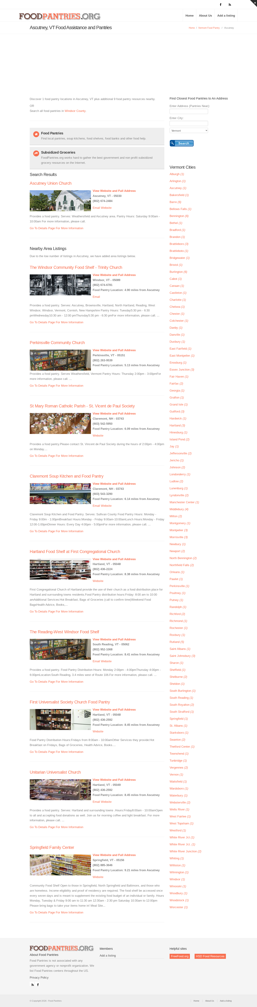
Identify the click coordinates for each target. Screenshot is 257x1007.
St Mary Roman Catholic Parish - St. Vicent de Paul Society (82, 406)
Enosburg (178, 362)
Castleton (178, 292)
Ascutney (178, 188)
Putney (176, 600)
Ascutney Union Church (51, 183)
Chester (177, 313)
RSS (32, 984)
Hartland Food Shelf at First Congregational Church (75, 551)
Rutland (177, 642)
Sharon (176, 663)
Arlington (178, 181)
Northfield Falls (182, 565)
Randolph (178, 607)
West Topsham (182, 823)
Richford (177, 614)
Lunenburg (179, 488)
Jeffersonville (181, 453)
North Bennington (183, 558)
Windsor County (75, 111)
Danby (176, 327)
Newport (177, 551)
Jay (174, 446)
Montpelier (179, 530)
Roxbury (177, 635)
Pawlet (176, 579)
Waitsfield (178, 781)
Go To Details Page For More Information (56, 228)
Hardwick (178, 418)
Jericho (177, 460)
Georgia (177, 390)
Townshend (179, 753)
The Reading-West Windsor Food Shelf (64, 631)
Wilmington (179, 872)
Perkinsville (179, 586)
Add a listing (226, 15)
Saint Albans (180, 649)
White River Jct (182, 837)
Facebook (37, 984)
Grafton (177, 397)
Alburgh (177, 174)
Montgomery (180, 523)
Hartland (177, 425)
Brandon (177, 237)
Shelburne (178, 676)
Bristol (176, 265)
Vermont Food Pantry (209, 28)
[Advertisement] (128, 60)
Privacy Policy (39, 977)
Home (189, 15)
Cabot (176, 279)
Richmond (178, 621)
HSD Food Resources (210, 956)
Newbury (178, 544)
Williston (177, 865)
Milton (176, 516)
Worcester (179, 907)
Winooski (178, 886)
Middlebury (179, 509)
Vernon (176, 774)
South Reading (181, 697)
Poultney (177, 593)
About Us (205, 15)
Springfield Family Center (52, 847)
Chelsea (177, 306)
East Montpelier (182, 355)
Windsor (177, 879)
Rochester (179, 628)
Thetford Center (182, 746)
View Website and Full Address (114, 191)
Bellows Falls (180, 209)
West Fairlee (180, 816)
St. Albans (178, 725)
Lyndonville (179, 495)
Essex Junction (182, 369)
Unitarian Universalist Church (55, 772)
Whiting (177, 858)
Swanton (177, 739)
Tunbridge (178, 760)
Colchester (179, 320)
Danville (177, 334)
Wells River (179, 809)
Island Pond (180, 439)
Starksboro (179, 732)
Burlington (178, 272)
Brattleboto (179, 251)
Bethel (176, 223)
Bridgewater (180, 258)
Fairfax (176, 383)
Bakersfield (179, 195)
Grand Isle (179, 404)
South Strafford (182, 711)
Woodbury (178, 893)
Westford (178, 830)
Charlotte (178, 299)
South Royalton (182, 704)
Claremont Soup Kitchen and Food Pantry (66, 476)
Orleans (177, 572)
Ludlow (176, 481)
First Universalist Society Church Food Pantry (70, 702)
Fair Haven (179, 376)
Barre (175, 202)
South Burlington (183, 690)
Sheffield (177, 670)
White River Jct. (182, 844)
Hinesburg (178, 432)
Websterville (180, 802)
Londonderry (180, 474)
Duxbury (177, 341)
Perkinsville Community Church (57, 342)
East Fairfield (180, 348)
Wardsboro (179, 788)
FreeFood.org (179, 956)
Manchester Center (184, 502)
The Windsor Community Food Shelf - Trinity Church (76, 267)
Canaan (177, 285)
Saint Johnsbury (182, 656)
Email (96, 207)
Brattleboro (179, 244)
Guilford (177, 411)
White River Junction (185, 851)
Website (106, 207)
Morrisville (179, 537)
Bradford (177, 230)
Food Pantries (60, 18)
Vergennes (179, 767)
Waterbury (179, 795)
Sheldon (177, 683)
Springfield (179, 718)
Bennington (179, 216)
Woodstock (179, 900)
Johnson (177, 467)
